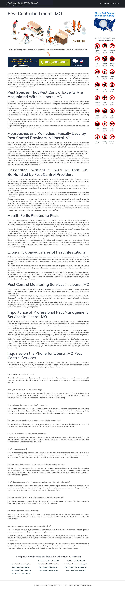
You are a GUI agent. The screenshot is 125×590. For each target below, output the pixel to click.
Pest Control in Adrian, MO (21, 567)
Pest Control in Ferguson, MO (75, 570)
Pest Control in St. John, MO (76, 561)
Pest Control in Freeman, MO (21, 564)
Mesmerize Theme (84, 585)
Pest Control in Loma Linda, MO (48, 561)
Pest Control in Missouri (109, 4)
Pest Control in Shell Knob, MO (21, 573)
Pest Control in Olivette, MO (48, 567)
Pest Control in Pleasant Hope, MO (76, 564)
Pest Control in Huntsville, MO (21, 570)
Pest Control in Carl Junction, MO (76, 567)
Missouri (76, 556)
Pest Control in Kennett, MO (48, 570)
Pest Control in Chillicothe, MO (48, 564)
